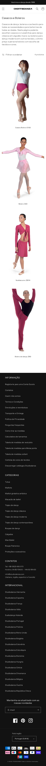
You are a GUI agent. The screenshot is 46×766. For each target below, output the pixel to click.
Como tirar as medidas (15, 431)
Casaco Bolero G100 (23, 128)
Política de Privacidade (15, 419)
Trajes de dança (12, 505)
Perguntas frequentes (14, 425)
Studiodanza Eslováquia (15, 650)
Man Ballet (9, 540)
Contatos (9, 390)
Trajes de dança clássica (15, 511)
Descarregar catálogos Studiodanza (20, 466)
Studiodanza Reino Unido (16, 633)
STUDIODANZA (17, 761)
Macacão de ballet (13, 499)
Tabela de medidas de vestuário (19, 442)
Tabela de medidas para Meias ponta (21, 448)
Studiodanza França (13, 603)
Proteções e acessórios (15, 552)
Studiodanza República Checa (18, 691)
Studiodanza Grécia (13, 667)
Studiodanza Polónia (14, 627)
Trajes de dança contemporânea (19, 522)
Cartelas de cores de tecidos (17, 460)
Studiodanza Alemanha (15, 592)
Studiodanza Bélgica (14, 679)
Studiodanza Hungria (14, 662)
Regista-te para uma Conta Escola (19, 384)
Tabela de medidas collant (16, 454)
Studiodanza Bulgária (14, 638)
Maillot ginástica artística (16, 493)
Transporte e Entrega (14, 413)
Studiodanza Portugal (14, 621)
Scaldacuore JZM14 (23, 280)
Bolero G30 (23, 204)
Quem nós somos (12, 396)
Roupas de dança (12, 528)
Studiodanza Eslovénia (15, 644)
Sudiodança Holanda (14, 615)
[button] (3, 9)
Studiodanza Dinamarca (15, 673)
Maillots (8, 488)
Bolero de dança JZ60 (23, 357)
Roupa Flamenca (12, 546)
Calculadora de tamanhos (16, 436)
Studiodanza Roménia (14, 656)
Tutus (7, 482)
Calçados (9, 534)
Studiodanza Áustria (14, 685)
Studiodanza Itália (13, 609)
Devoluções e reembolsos (16, 407)
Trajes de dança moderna (16, 517)
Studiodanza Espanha (14, 598)
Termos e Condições (14, 402)
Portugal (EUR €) (22, 739)
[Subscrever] (38, 710)
